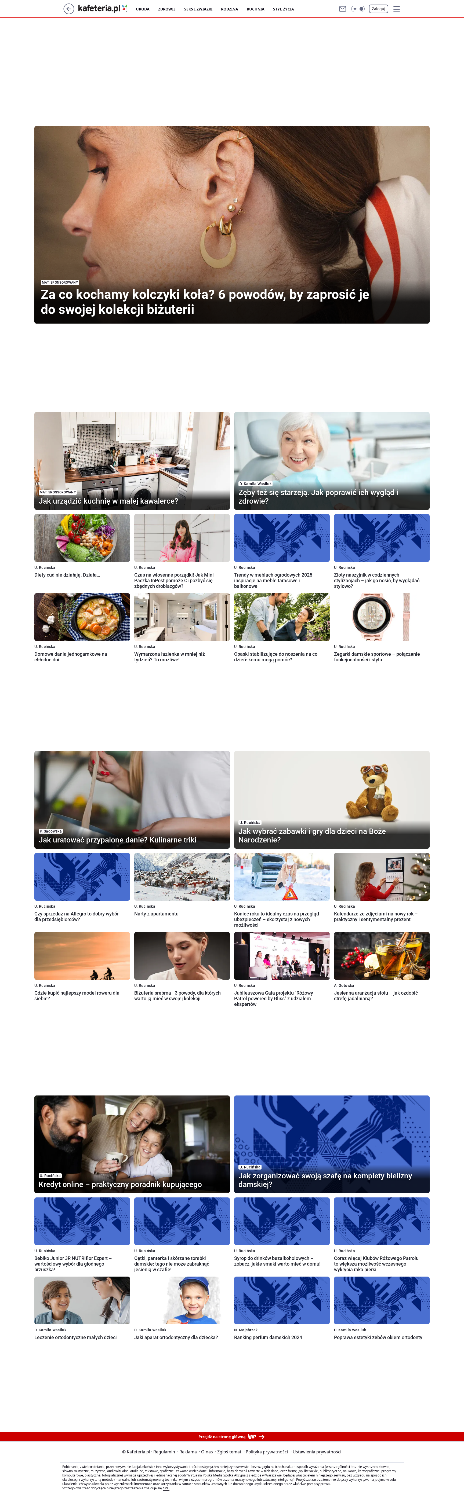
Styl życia (283, 9)
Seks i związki (198, 9)
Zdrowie (167, 9)
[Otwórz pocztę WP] (342, 9)
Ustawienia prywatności (316, 1452)
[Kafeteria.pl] (107, 9)
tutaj (166, 1488)
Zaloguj (378, 8)
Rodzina (229, 9)
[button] (358, 9)
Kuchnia (255, 9)
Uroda (143, 9)
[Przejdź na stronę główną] (68, 13)
